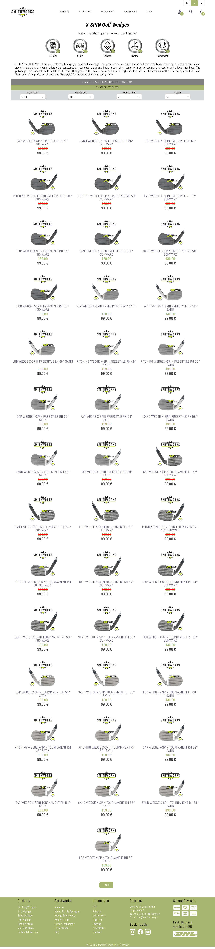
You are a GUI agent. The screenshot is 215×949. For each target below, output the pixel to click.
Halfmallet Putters (28, 932)
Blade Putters (25, 924)
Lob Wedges (24, 920)
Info (149, 11)
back (106, 885)
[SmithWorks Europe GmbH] (23, 11)
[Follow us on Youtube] (148, 933)
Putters (64, 11)
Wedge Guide (62, 920)
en (194, 3)
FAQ (57, 932)
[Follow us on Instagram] (133, 933)
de (187, 3)
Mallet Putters (26, 928)
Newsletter (99, 928)
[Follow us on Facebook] (141, 933)
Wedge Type (85, 11)
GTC (95, 907)
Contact (97, 932)
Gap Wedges (24, 911)
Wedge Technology (65, 915)
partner (125, 944)
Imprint (97, 924)
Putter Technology (65, 924)
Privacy (97, 911)
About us (59, 907)
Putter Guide (61, 928)
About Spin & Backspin (67, 911)
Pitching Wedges (27, 907)
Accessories (131, 11)
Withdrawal (99, 915)
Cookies (97, 920)
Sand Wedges (25, 915)
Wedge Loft (107, 11)
